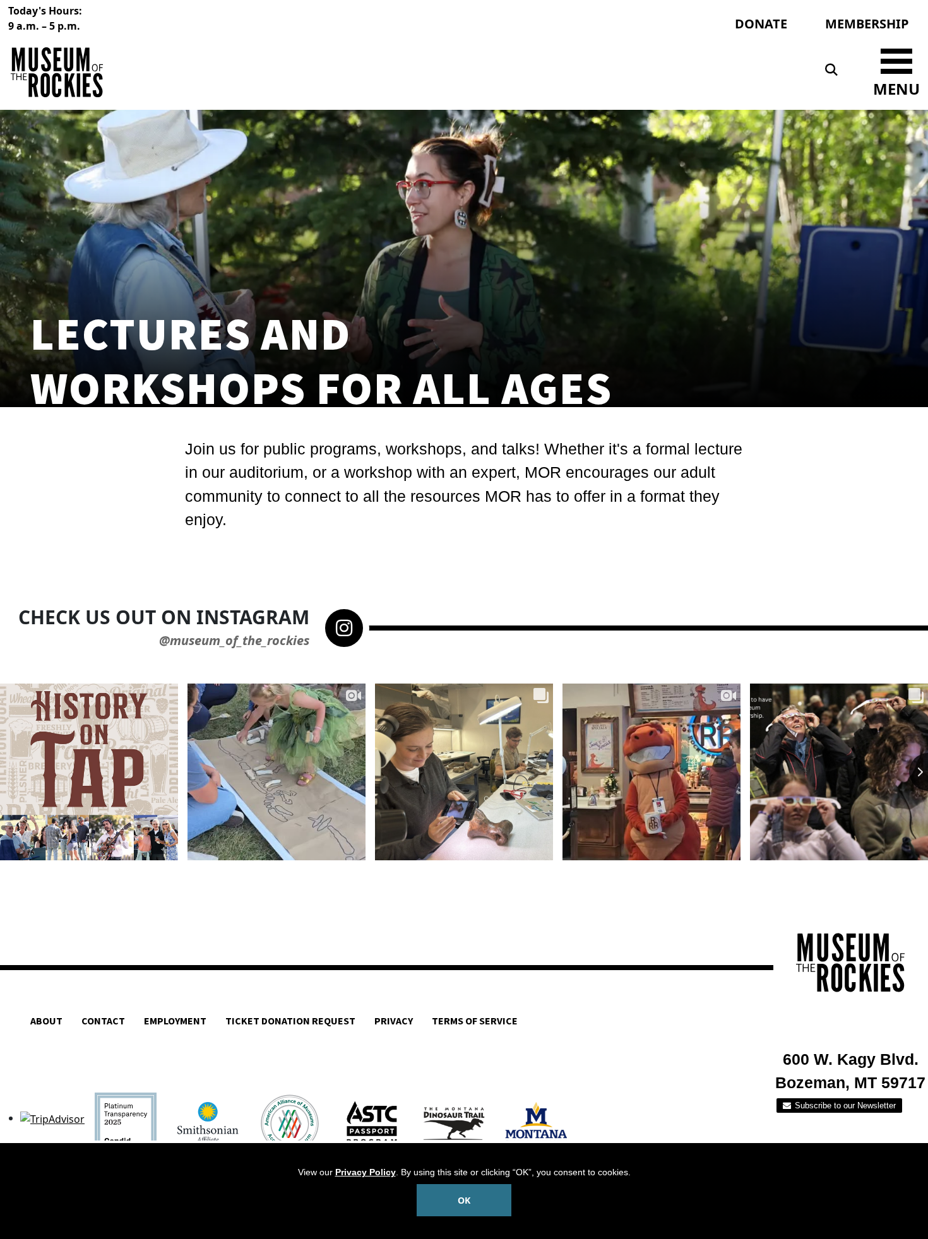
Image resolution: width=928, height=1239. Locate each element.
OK (464, 1200)
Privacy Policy (365, 1172)
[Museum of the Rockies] (233, 72)
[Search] (831, 70)
